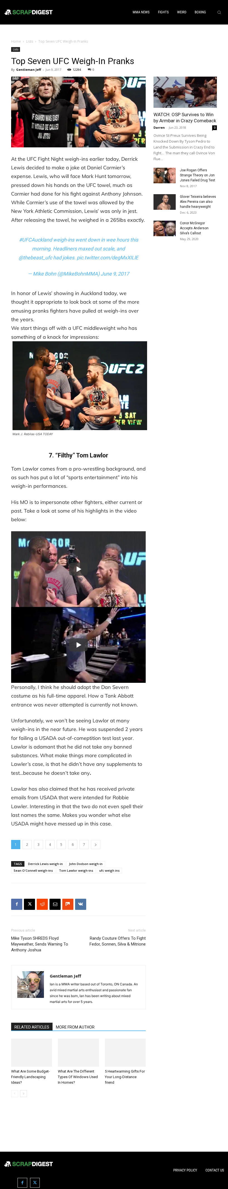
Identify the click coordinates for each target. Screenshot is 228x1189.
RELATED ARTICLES (31, 1027)
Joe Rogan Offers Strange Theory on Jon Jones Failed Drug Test (197, 175)
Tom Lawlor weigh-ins (76, 870)
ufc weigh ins (109, 870)
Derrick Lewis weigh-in (45, 864)
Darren (159, 127)
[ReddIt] (42, 904)
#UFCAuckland (35, 240)
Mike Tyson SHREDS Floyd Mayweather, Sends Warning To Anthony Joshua (39, 944)
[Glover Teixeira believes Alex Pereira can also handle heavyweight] (164, 202)
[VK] (80, 904)
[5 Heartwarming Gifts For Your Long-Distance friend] (125, 1053)
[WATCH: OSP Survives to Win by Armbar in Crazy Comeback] (185, 92)
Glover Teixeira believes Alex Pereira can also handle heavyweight (198, 202)
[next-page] (23, 1093)
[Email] (55, 904)
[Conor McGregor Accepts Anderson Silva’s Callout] (164, 228)
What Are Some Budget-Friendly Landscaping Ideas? (30, 1077)
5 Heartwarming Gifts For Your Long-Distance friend (125, 1077)
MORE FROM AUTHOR (75, 1027)
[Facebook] (16, 904)
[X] (29, 904)
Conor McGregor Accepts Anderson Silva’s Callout (194, 228)
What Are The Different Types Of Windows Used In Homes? (78, 1077)
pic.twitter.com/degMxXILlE (107, 257)
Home (16, 41)
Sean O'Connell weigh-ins (33, 870)
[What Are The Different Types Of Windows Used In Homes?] (78, 1053)
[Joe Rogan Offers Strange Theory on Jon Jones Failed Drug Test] (164, 175)
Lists (29, 41)
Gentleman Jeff (28, 69)
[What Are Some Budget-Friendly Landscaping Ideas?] (31, 1053)
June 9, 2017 (115, 274)
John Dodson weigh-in (86, 864)
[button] (219, 12)
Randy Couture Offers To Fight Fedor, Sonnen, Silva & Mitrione (118, 941)
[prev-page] (14, 1093)
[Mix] (67, 904)
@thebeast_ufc (35, 257)
